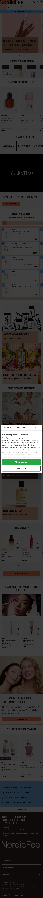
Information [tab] (21, 427)
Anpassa (20, 468)
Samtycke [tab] (7, 427)
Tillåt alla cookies (21, 462)
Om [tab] (35, 427)
